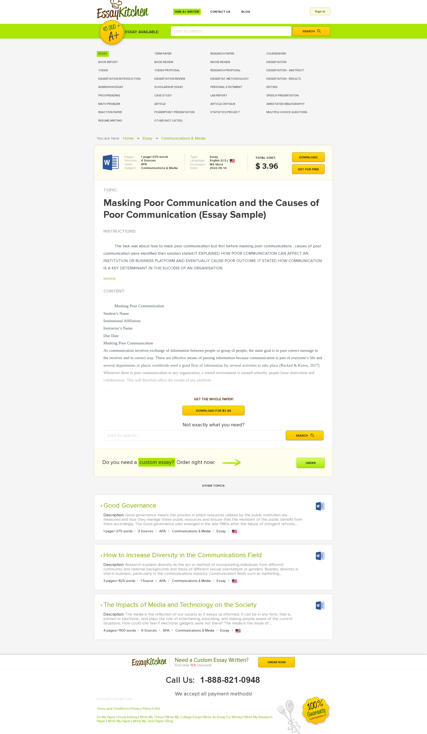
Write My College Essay (183, 717)
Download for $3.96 (213, 411)
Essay (147, 138)
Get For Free (308, 169)
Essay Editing (127, 717)
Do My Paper (106, 717)
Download (308, 157)
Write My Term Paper (148, 721)
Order (311, 463)
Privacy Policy (141, 709)
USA (156, 709)
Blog (169, 721)
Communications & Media (183, 138)
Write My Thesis (152, 717)
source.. (110, 278)
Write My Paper (119, 721)
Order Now (276, 662)
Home (128, 138)
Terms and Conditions (113, 709)
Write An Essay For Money (222, 717)
